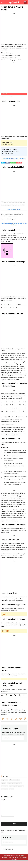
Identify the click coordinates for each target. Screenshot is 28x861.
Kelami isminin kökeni (20, 786)
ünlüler (11, 789)
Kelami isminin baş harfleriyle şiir (13, 786)
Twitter (2, 162)
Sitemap (22, 855)
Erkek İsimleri (13, 779)
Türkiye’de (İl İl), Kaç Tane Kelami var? (14, 158)
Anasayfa (3, 830)
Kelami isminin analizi (19, 783)
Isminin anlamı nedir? (14, 2)
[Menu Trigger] (25, 2)
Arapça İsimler (5, 779)
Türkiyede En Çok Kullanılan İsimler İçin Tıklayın (14, 224)
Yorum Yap (19, 162)
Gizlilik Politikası (16, 855)
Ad (1, 815)
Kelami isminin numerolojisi (5, 789)
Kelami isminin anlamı (5, 786)
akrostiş (3, 783)
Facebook (8, 162)
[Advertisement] (14, 28)
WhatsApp (13, 162)
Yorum (3, 799)
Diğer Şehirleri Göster (14, 209)
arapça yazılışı (11, 783)
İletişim (10, 855)
